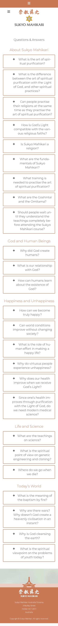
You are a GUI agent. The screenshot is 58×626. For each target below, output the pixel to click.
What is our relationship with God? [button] (34, 268)
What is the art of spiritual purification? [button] (34, 61)
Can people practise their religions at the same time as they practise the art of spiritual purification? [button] (32, 108)
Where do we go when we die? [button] (34, 472)
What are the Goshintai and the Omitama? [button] (35, 199)
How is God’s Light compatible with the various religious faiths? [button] (32, 129)
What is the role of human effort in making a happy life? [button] (33, 349)
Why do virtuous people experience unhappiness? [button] (33, 366)
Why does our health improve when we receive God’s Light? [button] (32, 383)
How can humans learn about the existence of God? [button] (34, 285)
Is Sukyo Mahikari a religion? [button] (35, 146)
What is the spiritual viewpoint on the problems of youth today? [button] (32, 553)
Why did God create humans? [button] (35, 253)
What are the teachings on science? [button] (34, 438)
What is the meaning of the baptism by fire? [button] (35, 498)
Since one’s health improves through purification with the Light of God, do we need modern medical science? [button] (32, 406)
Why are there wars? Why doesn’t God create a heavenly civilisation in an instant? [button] (32, 517)
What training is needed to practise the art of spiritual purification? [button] (32, 182)
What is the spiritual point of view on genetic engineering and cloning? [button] (32, 455)
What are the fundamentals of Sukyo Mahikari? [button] (35, 163)
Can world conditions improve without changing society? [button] (32, 329)
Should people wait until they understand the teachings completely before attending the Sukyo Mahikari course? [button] (33, 220)
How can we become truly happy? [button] (34, 312)
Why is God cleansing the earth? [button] (35, 536)
